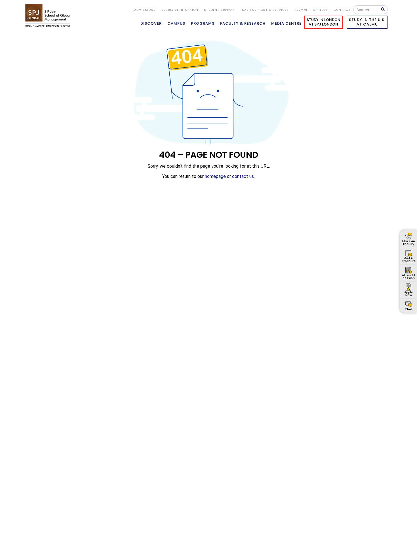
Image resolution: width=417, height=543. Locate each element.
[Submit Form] (384, 9)
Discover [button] (151, 23)
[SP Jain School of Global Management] (49, 15)
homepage (215, 176)
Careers (320, 10)
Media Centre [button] (286, 23)
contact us (243, 176)
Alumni (300, 10)
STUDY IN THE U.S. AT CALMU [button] (367, 22)
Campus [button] (176, 23)
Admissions (145, 10)
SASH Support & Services (265, 10)
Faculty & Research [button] (243, 23)
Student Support (220, 10)
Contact (342, 10)
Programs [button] (202, 23)
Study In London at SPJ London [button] (323, 22)
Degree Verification (179, 10)
